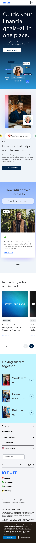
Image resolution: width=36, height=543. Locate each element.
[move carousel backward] (25, 346)
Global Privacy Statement (14, 526)
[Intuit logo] (6, 2)
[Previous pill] (5, 201)
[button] (18, 136)
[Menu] (32, 2)
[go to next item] (23, 264)
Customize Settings (25, 537)
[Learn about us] (31, 396)
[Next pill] (31, 201)
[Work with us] (31, 380)
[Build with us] (31, 412)
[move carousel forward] (31, 346)
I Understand (9, 537)
